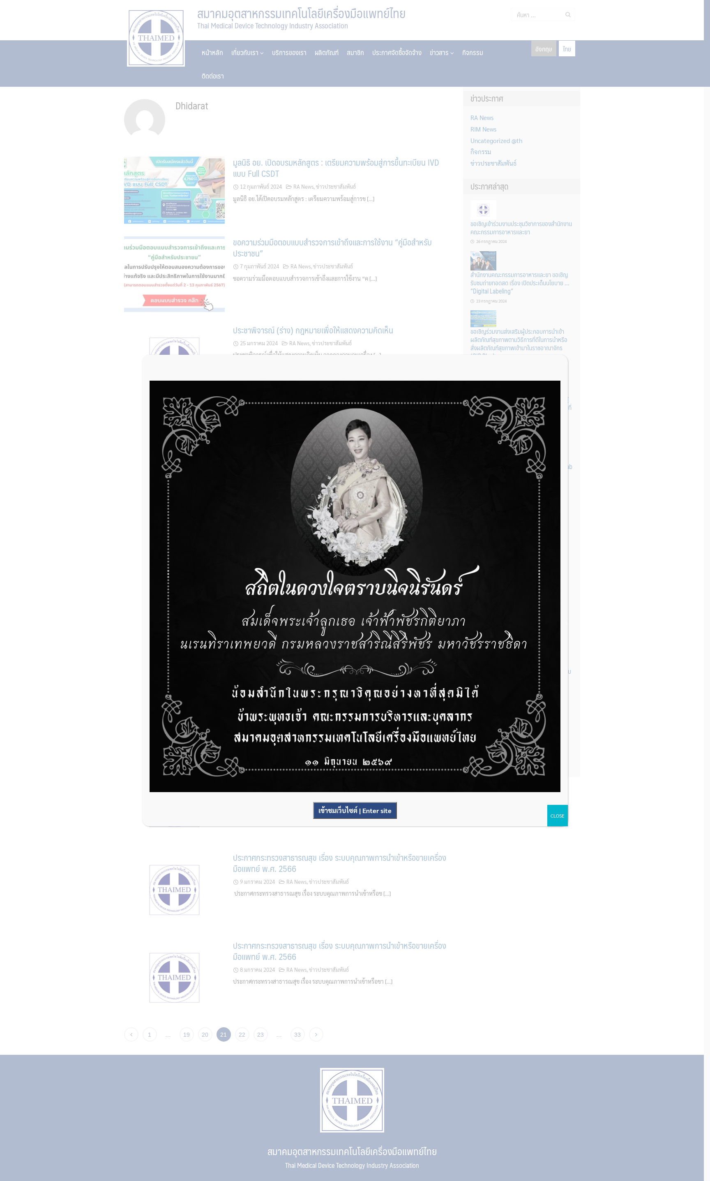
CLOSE (558, 815)
